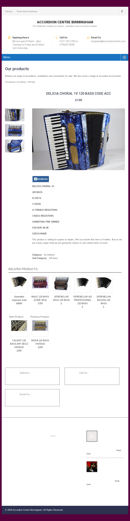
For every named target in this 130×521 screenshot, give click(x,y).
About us (55, 444)
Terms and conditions (27, 11)
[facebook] (122, 11)
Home (53, 432)
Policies (9, 11)
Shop (53, 436)
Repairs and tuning (59, 440)
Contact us (55, 448)
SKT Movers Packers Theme (110, 510)
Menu (6, 57)
